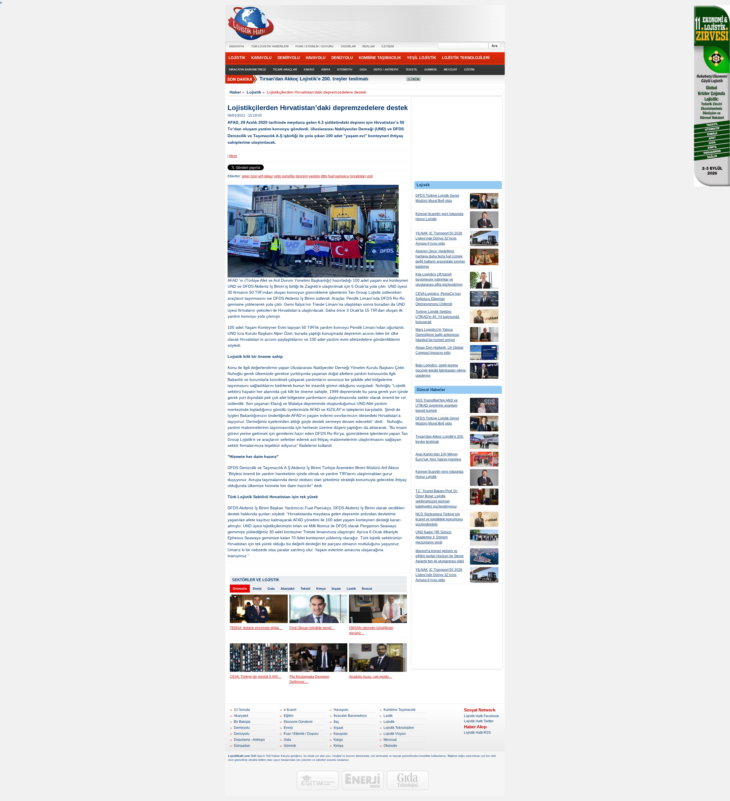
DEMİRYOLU (288, 58)
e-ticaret (290, 710)
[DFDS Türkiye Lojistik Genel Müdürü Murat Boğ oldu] (484, 201)
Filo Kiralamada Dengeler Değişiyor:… (309, 679)
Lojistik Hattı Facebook (481, 716)
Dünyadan (242, 746)
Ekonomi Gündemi (298, 722)
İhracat (367, 588)
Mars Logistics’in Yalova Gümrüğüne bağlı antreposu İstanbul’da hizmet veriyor (437, 335)
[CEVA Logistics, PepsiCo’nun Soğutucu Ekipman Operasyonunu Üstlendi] (484, 299)
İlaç (336, 722)
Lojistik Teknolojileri (399, 728)
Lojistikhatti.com (239, 756)
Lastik (351, 588)
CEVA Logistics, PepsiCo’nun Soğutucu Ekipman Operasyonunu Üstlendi (438, 299)
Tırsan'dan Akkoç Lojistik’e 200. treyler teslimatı (439, 439)
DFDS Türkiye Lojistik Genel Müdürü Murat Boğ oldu (437, 198)
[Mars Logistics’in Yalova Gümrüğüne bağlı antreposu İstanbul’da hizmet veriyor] (484, 334)
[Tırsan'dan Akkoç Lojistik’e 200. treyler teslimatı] (484, 441)
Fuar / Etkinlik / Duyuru (301, 734)
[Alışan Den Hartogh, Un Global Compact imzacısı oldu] (484, 352)
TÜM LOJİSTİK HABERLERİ (270, 46)
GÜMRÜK (430, 69)
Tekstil (305, 588)
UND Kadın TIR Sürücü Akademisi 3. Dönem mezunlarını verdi (433, 537)
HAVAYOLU (315, 58)
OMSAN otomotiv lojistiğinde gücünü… (371, 630)
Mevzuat (390, 740)
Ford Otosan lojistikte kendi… (312, 628)
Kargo (338, 740)
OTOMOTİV (344, 69)
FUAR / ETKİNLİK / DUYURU (314, 46)
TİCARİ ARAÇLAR (285, 69)
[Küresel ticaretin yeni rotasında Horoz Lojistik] (484, 219)
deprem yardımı (308, 176)
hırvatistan (358, 176)
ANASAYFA (236, 46)
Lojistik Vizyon (395, 734)
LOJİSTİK (236, 58)
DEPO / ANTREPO (386, 69)
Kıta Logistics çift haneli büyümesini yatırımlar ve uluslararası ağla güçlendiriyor (439, 279)
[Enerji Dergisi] (363, 780)
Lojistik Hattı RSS (477, 733)
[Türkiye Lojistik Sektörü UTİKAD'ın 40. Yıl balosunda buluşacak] (484, 316)
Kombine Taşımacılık (399, 710)
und (370, 176)
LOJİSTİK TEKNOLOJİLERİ (466, 58)
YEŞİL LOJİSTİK (421, 58)
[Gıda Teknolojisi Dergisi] (408, 780)
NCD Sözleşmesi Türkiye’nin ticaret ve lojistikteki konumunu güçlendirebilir (439, 519)
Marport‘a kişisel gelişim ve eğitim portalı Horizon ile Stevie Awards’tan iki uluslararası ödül (439, 556)
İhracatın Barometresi (350, 716)
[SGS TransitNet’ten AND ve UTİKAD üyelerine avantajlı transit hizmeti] (484, 405)
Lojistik (254, 92)
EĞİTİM (469, 69)
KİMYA (325, 69)
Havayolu (341, 710)
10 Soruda (242, 710)
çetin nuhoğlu (284, 176)
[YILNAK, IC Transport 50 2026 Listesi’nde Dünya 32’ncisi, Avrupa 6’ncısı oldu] (484, 238)
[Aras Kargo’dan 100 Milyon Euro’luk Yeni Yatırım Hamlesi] (484, 459)
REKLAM (368, 46)
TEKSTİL (411, 69)
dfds (324, 176)
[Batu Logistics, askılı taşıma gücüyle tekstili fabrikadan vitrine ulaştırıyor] (484, 371)
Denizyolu (242, 734)
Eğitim (288, 716)
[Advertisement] (457, 140)
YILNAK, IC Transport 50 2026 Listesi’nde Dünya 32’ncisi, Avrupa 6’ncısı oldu (438, 238)
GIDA (363, 69)
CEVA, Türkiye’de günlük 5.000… (255, 677)
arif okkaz (265, 176)
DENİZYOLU (342, 58)
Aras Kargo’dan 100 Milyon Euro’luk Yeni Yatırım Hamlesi (438, 456)
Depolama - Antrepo (249, 740)
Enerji (257, 588)
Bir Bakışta (242, 722)
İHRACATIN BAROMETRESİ (247, 69)
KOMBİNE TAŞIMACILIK (380, 58)
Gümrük (290, 746)
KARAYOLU (261, 58)
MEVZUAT (450, 69)
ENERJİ (309, 69)
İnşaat (336, 588)
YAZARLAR (348, 46)
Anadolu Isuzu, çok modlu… (370, 677)
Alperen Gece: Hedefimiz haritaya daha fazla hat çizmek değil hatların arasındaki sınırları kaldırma (440, 259)
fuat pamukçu (338, 176)
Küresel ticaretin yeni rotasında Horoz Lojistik (439, 216)
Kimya (321, 588)
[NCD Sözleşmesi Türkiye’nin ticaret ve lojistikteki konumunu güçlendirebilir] (484, 519)
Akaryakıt (288, 588)
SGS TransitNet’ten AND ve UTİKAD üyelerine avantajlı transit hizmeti (436, 405)
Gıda (271, 588)
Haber (235, 92)
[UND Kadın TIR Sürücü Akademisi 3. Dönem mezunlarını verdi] (484, 538)
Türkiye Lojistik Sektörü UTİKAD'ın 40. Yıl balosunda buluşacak (437, 317)
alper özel (249, 176)
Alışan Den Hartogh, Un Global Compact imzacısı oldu (439, 350)
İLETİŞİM (388, 46)
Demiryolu (242, 728)
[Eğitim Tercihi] (318, 780)
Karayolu (341, 734)
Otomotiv (240, 588)
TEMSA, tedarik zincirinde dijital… (256, 628)
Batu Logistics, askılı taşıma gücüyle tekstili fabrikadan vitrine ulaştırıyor (440, 370)
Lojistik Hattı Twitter (479, 721)
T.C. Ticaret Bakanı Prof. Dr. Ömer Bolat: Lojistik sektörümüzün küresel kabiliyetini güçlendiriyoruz (436, 498)
